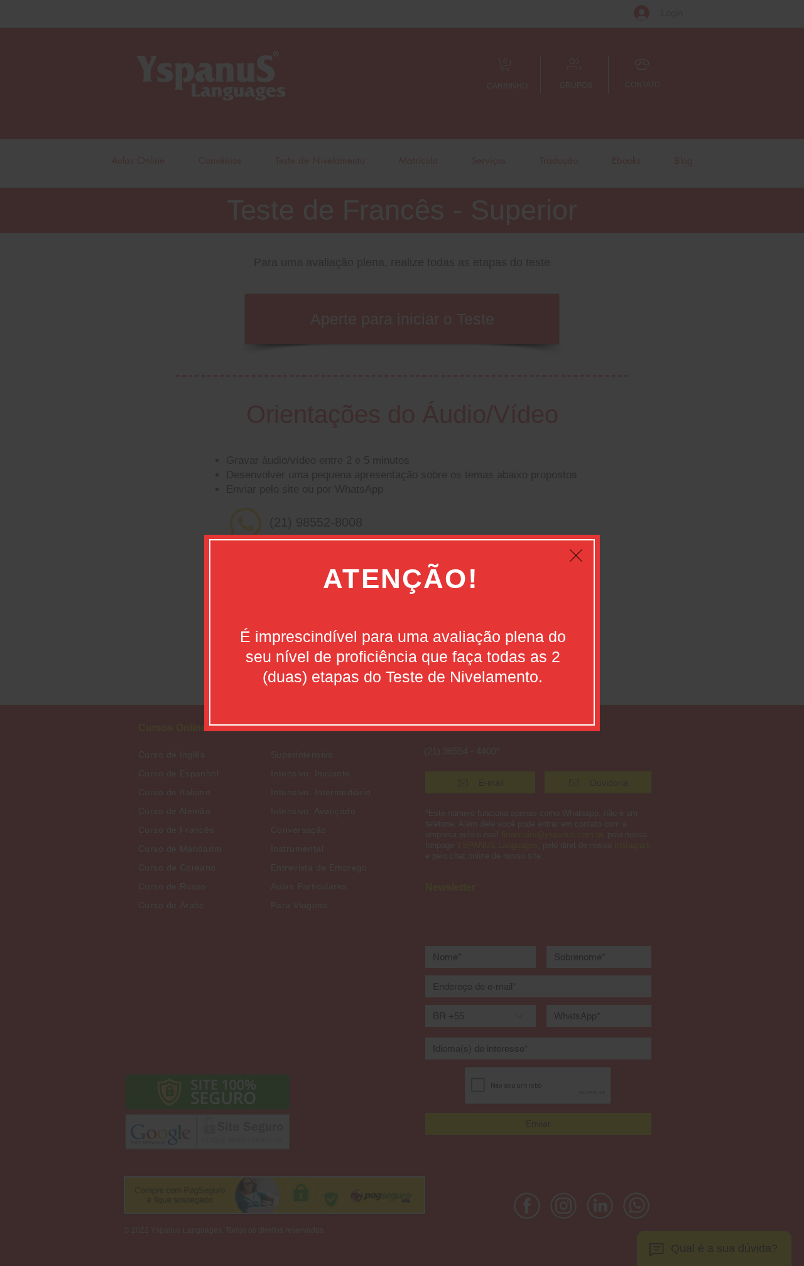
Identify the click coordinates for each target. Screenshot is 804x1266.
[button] (576, 555)
